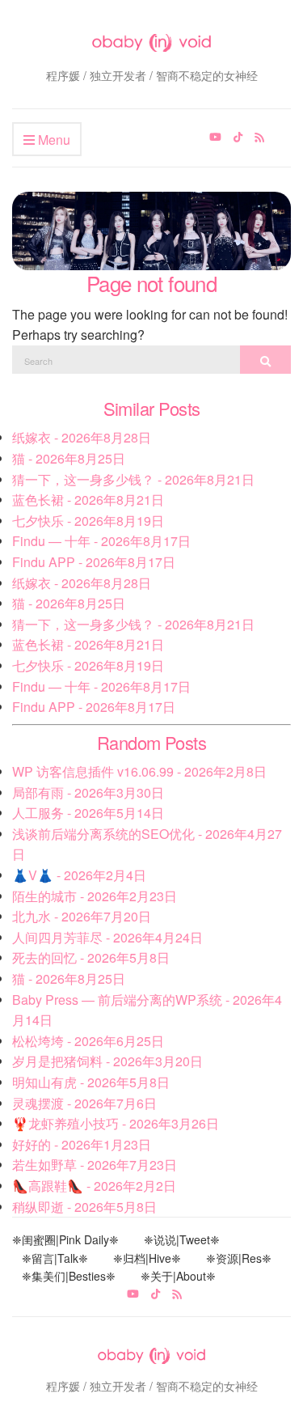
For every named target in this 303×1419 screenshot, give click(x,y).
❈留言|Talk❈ (55, 1258)
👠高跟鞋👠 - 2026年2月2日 (94, 1185)
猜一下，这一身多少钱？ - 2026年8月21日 (133, 479)
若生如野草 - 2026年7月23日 (94, 1164)
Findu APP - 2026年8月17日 (93, 562)
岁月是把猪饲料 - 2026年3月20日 (107, 1061)
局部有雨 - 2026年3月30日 (88, 792)
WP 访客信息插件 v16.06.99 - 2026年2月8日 (139, 771)
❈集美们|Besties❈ (69, 1276)
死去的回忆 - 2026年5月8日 (91, 957)
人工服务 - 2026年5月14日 (88, 812)
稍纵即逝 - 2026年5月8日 (84, 1206)
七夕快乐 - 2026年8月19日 (88, 520)
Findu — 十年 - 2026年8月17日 (101, 541)
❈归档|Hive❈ (147, 1258)
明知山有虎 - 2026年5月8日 (91, 1082)
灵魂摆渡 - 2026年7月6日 (84, 1103)
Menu (52, 139)
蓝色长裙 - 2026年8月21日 (88, 499)
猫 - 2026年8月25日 (68, 458)
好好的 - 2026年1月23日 (81, 1144)
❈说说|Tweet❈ (182, 1239)
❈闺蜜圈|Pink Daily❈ (65, 1239)
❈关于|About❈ (178, 1276)
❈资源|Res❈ (238, 1258)
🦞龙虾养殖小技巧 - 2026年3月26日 (115, 1123)
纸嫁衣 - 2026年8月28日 (81, 437)
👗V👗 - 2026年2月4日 (79, 875)
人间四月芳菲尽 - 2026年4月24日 (107, 937)
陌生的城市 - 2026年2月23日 (94, 896)
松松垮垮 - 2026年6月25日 (88, 1040)
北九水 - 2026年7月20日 (81, 916)
